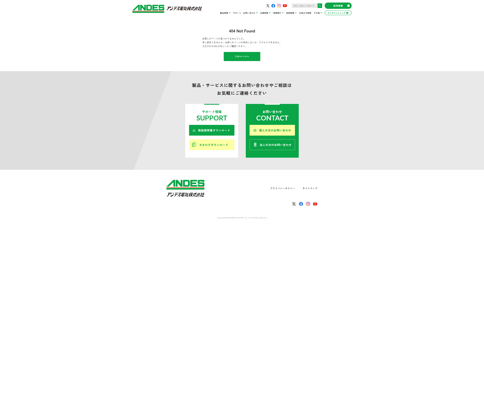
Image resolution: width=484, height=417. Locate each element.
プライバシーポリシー (282, 188)
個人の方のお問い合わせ (275, 130)
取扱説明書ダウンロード (214, 130)
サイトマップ (310, 188)
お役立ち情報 (305, 13)
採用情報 (338, 5)
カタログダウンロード (213, 145)
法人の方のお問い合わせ (276, 145)
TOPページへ (242, 56)
